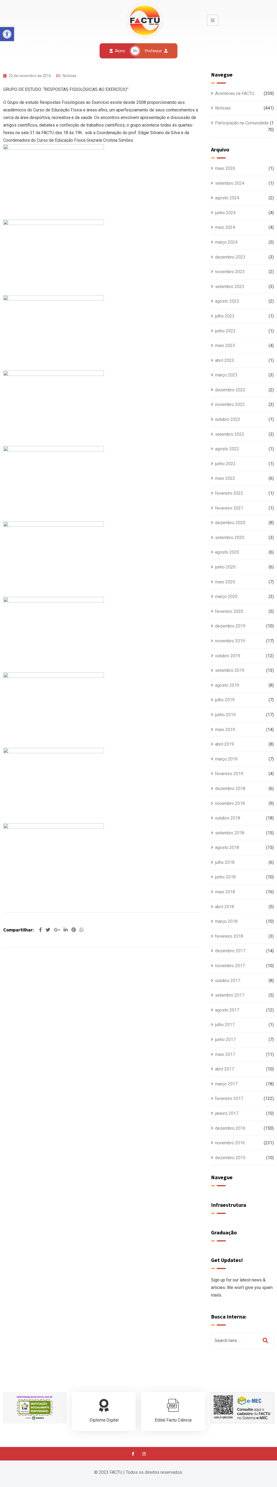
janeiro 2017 (226, 1113)
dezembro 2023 (230, 257)
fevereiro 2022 (229, 493)
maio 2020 (225, 581)
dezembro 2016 (230, 1128)
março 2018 (226, 921)
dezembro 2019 (230, 626)
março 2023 (226, 375)
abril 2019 (224, 744)
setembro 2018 (229, 832)
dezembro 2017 (230, 950)
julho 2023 (225, 316)
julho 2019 (225, 699)
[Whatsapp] (82, 930)
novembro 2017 (230, 965)
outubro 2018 (227, 818)
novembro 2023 (230, 271)
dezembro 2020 (230, 522)
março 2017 (226, 1083)
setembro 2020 (229, 537)
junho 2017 (225, 1039)
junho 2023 (225, 330)
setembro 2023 (229, 286)
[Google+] (57, 930)
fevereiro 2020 (229, 611)
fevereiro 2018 (229, 936)
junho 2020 (225, 567)
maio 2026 (225, 168)
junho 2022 (225, 463)
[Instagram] (144, 1454)
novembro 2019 (230, 640)
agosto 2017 (227, 1010)
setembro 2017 (229, 995)
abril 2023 (224, 360)
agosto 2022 (227, 448)
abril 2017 (224, 1069)
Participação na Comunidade (242, 122)
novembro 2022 (230, 404)
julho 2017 (225, 1024)
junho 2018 (225, 877)
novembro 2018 (230, 803)
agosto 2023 (227, 301)
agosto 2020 (227, 552)
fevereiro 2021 (229, 508)
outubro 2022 (227, 419)
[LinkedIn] (66, 930)
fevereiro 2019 (229, 773)
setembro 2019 (229, 670)
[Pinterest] (74, 930)
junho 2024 (225, 212)
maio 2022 (225, 478)
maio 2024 (225, 227)
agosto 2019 (227, 685)
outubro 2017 (227, 980)
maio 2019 (225, 729)
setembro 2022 (229, 434)
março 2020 (226, 596)
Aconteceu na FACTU (234, 93)
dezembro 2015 (230, 1157)
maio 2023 (225, 345)
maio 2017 (225, 1054)
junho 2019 (225, 714)
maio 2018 (225, 891)
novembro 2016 (230, 1142)
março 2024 (226, 242)
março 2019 (226, 759)
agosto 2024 (227, 197)
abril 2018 (224, 906)
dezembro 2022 (230, 389)
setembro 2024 (229, 183)
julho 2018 (225, 862)
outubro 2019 (227, 655)
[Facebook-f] (133, 1454)
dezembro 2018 (230, 788)
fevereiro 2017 (229, 1098)
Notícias (69, 76)
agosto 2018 (227, 847)
